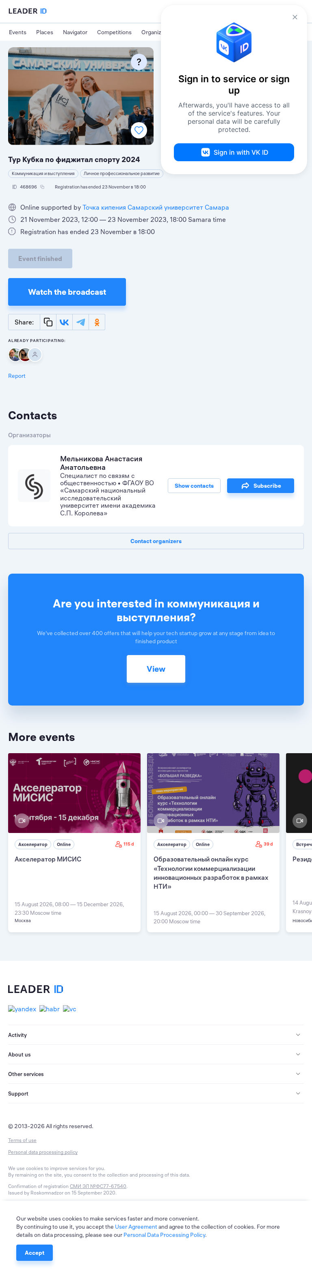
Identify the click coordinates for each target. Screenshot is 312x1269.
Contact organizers (156, 541)
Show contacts (194, 485)
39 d (268, 844)
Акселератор (33, 844)
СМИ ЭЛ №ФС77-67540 (98, 1186)
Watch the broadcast (67, 292)
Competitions (114, 32)
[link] (74, 842)
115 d (129, 844)
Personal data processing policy (43, 1152)
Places (44, 32)
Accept (34, 1252)
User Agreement (136, 1226)
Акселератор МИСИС (48, 859)
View (156, 669)
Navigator (75, 32)
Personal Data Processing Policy (164, 1234)
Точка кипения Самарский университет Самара (155, 207)
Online (64, 844)
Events (17, 32)
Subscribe (267, 485)
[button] (156, 1035)
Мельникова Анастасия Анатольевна (101, 463)
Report (17, 375)
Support (18, 1093)
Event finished (40, 258)
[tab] (156, 1035)
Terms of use (22, 1140)
